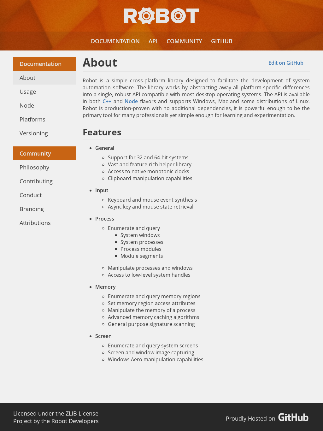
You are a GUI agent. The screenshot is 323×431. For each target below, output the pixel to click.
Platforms (32, 119)
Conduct (31, 195)
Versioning (34, 133)
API (153, 41)
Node (27, 105)
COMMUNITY (184, 41)
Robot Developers (75, 421)
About (27, 77)
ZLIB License (82, 413)
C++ (107, 101)
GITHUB (221, 41)
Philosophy (34, 167)
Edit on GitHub (285, 62)
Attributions (35, 223)
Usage (28, 91)
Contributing (36, 181)
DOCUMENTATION (115, 41)
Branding (32, 209)
